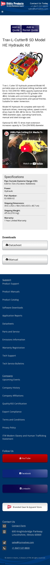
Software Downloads (12, 307)
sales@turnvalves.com (23, 542)
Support (6, 279)
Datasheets (8, 323)
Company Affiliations (12, 395)
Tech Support (9, 355)
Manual (13, 259)
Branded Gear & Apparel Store (27, 507)
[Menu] (25, 12)
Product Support (10, 283)
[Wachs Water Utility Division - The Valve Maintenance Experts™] (12, 7)
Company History (11, 387)
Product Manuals (11, 291)
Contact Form (19, 525)
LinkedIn (25, 488)
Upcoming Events (11, 379)
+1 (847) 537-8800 (39, 6)
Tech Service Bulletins (13, 363)
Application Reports (12, 315)
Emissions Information (13, 339)
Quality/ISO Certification (14, 403)
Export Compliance (11, 411)
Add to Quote (16, 28)
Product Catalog (10, 299)
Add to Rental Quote (30, 28)
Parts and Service (11, 331)
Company (7, 375)
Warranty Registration (13, 347)
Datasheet (15, 245)
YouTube (25, 458)
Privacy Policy (9, 427)
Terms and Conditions (13, 419)
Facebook (26, 473)
